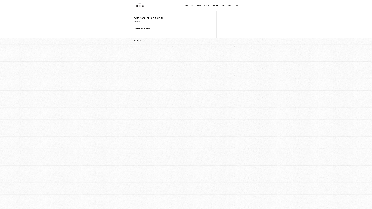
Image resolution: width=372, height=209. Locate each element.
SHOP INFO (215, 6)
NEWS (206, 6)
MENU (199, 6)
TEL (192, 6)
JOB (237, 6)
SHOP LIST (226, 6)
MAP (186, 6)
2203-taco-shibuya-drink (142, 28)
